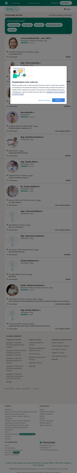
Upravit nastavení (44, 100)
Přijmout (58, 100)
